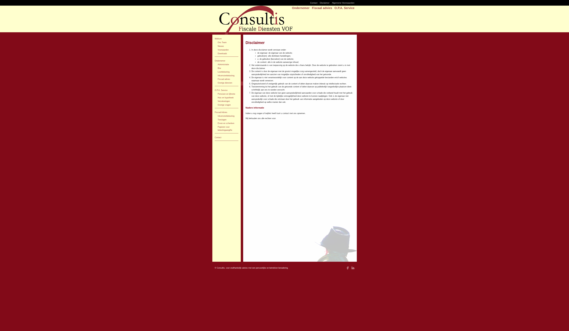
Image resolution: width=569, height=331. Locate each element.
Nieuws (221, 46)
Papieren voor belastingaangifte (225, 128)
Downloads (222, 53)
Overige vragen (224, 105)
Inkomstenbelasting (226, 75)
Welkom (218, 39)
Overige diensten (225, 83)
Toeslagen (222, 120)
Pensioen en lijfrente (226, 94)
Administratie (223, 64)
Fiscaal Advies (221, 112)
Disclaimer (325, 3)
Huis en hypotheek (226, 98)
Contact (313, 3)
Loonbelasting (224, 72)
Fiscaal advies (322, 8)
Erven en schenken (226, 123)
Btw (219, 68)
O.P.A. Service (344, 8)
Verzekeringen (224, 101)
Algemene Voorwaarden (343, 3)
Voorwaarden (223, 50)
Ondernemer (301, 8)
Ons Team (222, 42)
